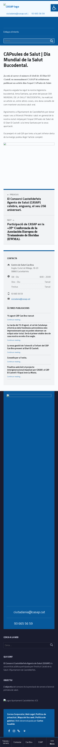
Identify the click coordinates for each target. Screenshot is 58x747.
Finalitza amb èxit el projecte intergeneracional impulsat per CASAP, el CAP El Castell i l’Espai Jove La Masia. (28, 370)
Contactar (17, 742)
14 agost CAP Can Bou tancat (20, 315)
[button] (54, 7)
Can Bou (29, 742)
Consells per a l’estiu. (17, 357)
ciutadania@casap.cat (20, 299)
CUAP (40, 742)
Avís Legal (30, 714)
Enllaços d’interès (11, 31)
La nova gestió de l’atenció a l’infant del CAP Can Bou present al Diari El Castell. (28, 347)
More (52, 744)
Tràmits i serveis (5, 742)
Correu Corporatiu (16, 714)
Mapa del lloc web (26, 717)
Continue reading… (14, 319)
